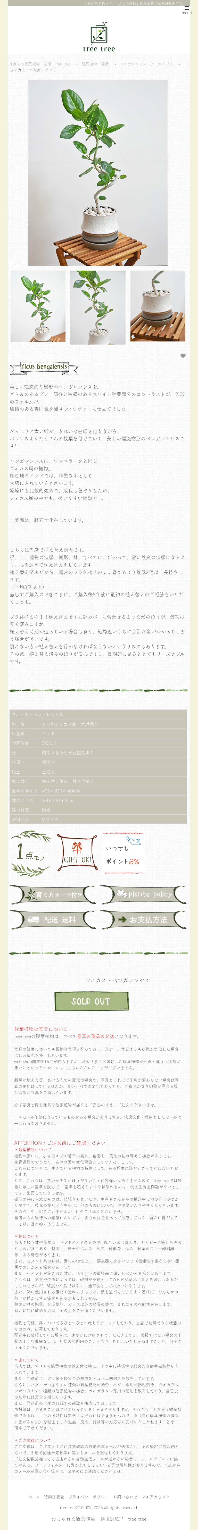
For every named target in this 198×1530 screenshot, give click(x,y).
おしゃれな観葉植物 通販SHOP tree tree (99, 1518)
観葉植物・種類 (95, 63)
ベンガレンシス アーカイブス (146, 63)
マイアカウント (156, 1496)
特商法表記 (54, 1496)
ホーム (34, 1496)
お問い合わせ (125, 1496)
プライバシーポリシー (88, 1496)
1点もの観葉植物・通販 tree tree (40, 63)
